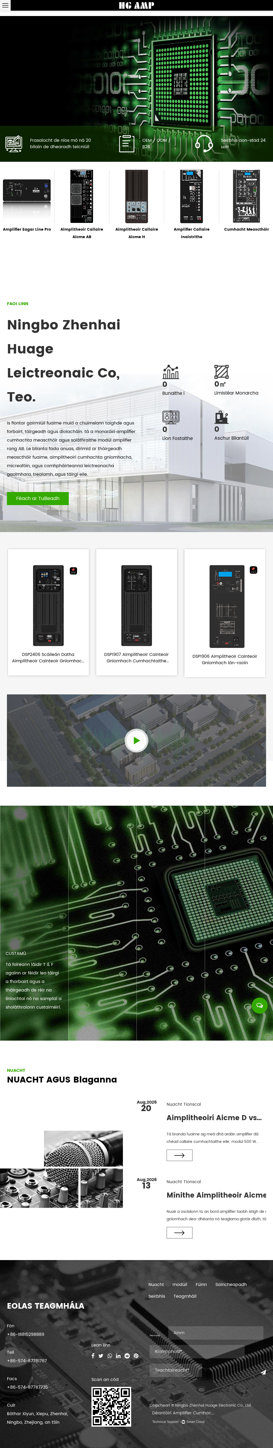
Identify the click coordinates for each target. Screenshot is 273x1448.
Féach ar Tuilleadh (37, 498)
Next (262, 88)
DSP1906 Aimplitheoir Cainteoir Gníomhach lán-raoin (224, 659)
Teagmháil (185, 1296)
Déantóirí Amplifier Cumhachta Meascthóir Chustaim (209, 1413)
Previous (10, 88)
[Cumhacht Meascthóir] (81, 195)
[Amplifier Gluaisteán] (136, 206)
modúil (179, 1284)
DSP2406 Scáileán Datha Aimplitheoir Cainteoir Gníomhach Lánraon (48, 661)
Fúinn (201, 1284)
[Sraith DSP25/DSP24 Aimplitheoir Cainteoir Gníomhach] (191, 195)
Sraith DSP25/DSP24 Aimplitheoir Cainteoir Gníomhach (191, 236)
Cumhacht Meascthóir (81, 229)
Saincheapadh (231, 1284)
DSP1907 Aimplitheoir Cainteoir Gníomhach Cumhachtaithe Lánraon (136, 661)
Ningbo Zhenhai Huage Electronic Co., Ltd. (213, 1405)
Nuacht (156, 1284)
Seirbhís (156, 1296)
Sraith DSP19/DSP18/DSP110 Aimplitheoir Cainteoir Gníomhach (246, 236)
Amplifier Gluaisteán (137, 229)
